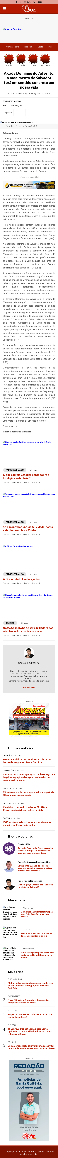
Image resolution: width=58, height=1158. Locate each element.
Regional (28, 47)
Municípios (16, 900)
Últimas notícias (20, 748)
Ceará (40, 47)
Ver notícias (29, 687)
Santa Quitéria (12, 47)
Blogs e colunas (20, 836)
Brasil (50, 47)
